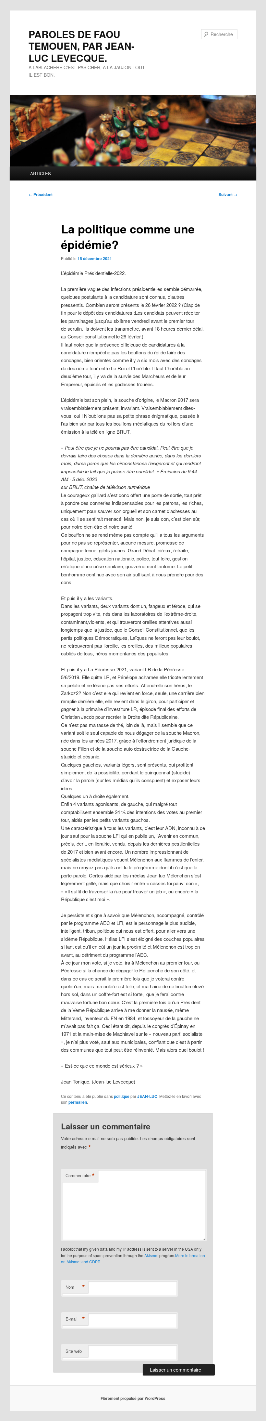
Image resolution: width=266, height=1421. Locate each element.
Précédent (41, 194)
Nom (75, 1287)
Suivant (228, 194)
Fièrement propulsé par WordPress (133, 1398)
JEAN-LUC (147, 1096)
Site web (74, 1351)
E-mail (75, 1319)
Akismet (151, 1255)
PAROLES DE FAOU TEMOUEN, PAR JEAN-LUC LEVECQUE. (82, 46)
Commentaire (80, 1175)
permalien (77, 1102)
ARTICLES (40, 173)
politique (121, 1096)
